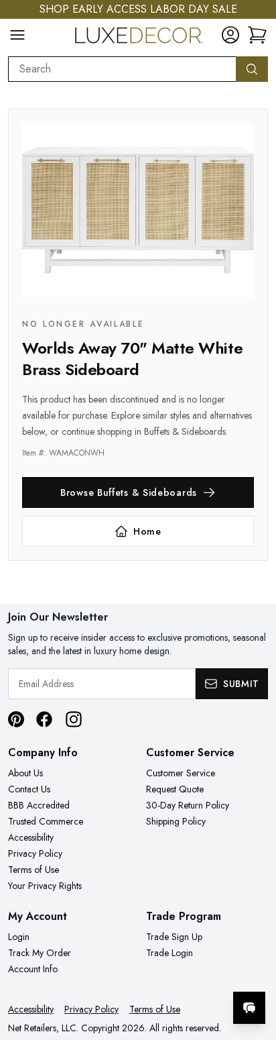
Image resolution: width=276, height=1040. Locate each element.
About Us (25, 773)
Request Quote (175, 789)
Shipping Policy (176, 821)
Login (18, 936)
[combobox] (122, 69)
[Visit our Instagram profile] (73, 719)
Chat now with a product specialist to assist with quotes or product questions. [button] (174, 972)
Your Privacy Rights (45, 885)
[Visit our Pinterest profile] (16, 719)
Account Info (33, 969)
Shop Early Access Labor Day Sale (138, 9)
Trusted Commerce (45, 821)
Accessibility (31, 837)
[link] (257, 35)
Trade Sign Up (174, 936)
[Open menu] (17, 34)
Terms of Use (33, 869)
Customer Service (180, 773)
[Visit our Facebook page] (44, 719)
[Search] (252, 69)
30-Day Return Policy (187, 805)
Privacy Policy (35, 853)
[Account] (230, 35)
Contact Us (29, 789)
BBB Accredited (39, 805)
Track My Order (39, 952)
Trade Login (169, 952)
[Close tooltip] (254, 966)
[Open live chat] (249, 1008)
